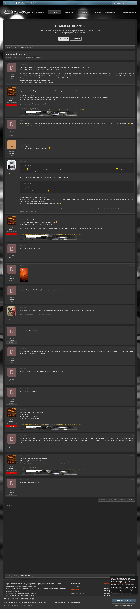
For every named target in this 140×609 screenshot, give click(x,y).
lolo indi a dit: (25, 183)
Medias (84, 12)
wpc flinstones (36, 57)
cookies (18, 602)
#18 (133, 479)
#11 (133, 328)
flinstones (28, 57)
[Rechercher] (35, 3)
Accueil (41, 12)
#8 (133, 265)
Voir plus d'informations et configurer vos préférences (20, 605)
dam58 (9, 57)
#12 (133, 348)
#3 (133, 120)
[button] (31, 3)
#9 (133, 287)
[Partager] (131, 64)
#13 (133, 368)
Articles (98, 12)
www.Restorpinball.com (52, 110)
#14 (133, 389)
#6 (133, 217)
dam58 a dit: (25, 166)
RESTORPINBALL (75, 589)
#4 (133, 141)
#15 (133, 409)
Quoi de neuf (69, 12)
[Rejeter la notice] (136, 578)
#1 (133, 64)
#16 (133, 435)
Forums (54, 12)
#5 (133, 161)
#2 (133, 88)
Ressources (110, 12)
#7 (133, 245)
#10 (133, 307)
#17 (133, 455)
